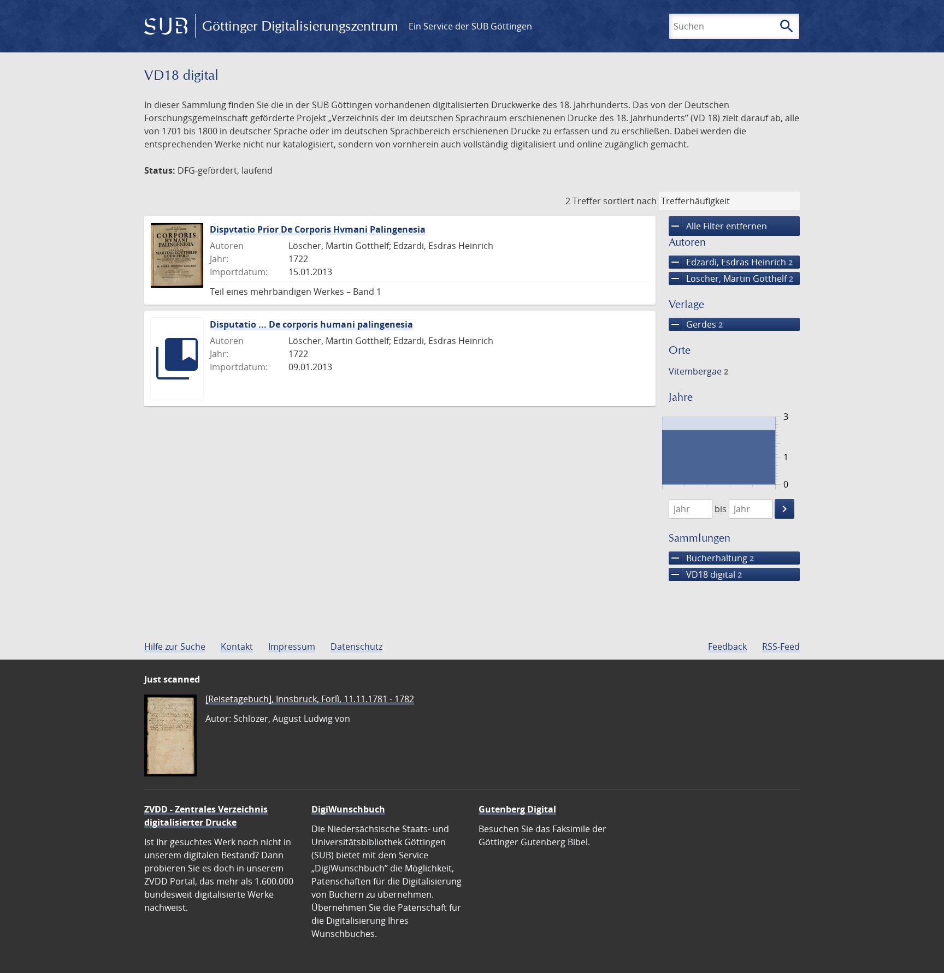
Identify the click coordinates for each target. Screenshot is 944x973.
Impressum (291, 646)
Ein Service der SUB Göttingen (470, 26)
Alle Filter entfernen (718, 226)
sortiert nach (630, 201)
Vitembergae (698, 371)
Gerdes (696, 324)
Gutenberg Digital (517, 809)
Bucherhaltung (711, 558)
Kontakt (237, 646)
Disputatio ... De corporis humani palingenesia (311, 324)
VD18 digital (705, 574)
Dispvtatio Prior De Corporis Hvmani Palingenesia (318, 229)
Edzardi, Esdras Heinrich (731, 262)
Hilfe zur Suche (174, 646)
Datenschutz (356, 646)
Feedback (727, 646)
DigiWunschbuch (348, 809)
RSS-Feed (781, 646)
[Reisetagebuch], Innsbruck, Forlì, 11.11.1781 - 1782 (309, 699)
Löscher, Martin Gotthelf (731, 278)
